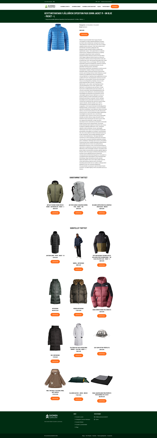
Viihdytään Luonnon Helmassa (83, 419)
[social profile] (54, 1)
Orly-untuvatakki (55, 355)
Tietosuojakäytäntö (101, 435)
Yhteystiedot (106, 6)
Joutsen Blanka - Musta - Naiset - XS (55, 255)
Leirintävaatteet (89, 25)
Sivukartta (109, 435)
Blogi (99, 6)
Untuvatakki (96, 25)
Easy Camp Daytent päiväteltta (102, 347)
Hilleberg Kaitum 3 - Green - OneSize (78, 393)
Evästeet (94, 435)
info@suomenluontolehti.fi (106, 1)
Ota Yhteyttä (88, 435)
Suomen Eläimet (76, 6)
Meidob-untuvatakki (78, 308)
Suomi (98, 1)
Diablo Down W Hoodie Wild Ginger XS (102, 309)
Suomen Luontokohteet (89, 6)
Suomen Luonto (79, 417)
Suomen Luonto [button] (64, 6)
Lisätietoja (84, 34)
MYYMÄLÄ (114, 6)
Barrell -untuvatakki (78, 263)
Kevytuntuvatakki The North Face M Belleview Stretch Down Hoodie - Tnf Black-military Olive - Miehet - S (101, 257)
